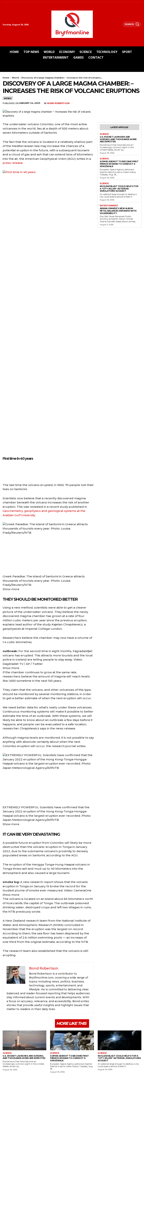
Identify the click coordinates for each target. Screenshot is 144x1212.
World (15, 77)
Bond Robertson (58, 103)
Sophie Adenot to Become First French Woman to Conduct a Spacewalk (119, 163)
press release (13, 163)
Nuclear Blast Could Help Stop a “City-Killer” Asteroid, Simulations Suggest (119, 188)
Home (6, 77)
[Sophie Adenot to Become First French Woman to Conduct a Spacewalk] (72, 1040)
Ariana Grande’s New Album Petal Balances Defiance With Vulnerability (118, 210)
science (104, 134)
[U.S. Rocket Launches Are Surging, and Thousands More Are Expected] (24, 1040)
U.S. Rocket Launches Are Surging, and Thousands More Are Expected (118, 139)
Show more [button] (11, 589)
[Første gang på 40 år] (5, 471)
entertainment (109, 206)
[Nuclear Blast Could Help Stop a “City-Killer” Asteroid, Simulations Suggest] (119, 1040)
